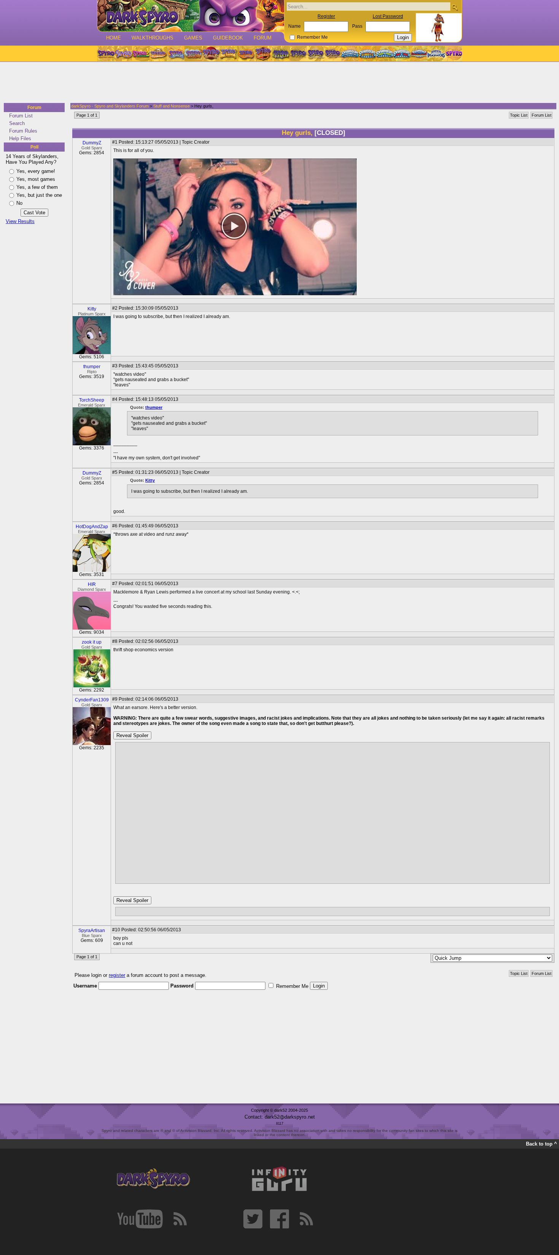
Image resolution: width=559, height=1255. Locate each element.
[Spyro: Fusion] (245, 53)
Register (326, 16)
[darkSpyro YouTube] (140, 1218)
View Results (20, 221)
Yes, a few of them (37, 187)
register (117, 975)
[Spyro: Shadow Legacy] (280, 53)
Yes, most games (35, 179)
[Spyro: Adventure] (228, 53)
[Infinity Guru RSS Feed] (306, 1218)
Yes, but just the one (39, 195)
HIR (92, 584)
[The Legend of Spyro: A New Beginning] (298, 53)
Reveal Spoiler (132, 735)
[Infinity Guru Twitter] (252, 1218)
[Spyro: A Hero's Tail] (263, 53)
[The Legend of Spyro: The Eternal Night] (315, 53)
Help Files (20, 138)
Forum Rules (23, 131)
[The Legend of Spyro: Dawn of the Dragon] (333, 53)
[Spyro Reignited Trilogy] (105, 53)
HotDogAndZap (92, 526)
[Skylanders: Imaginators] (436, 53)
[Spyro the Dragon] (123, 53)
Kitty (91, 309)
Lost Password (388, 16)
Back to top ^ (541, 1144)
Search (17, 123)
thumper (91, 366)
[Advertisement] (277, 83)
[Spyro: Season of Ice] (175, 53)
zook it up (92, 642)
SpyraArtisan (91, 930)
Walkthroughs (152, 38)
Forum (263, 38)
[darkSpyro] (153, 1179)
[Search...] (455, 7)
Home (113, 38)
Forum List (21, 116)
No (19, 203)
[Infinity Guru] (279, 1179)
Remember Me (312, 37)
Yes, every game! (35, 171)
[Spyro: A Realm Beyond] (453, 53)
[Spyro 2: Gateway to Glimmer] (140, 53)
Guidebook (228, 38)
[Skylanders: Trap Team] (401, 53)
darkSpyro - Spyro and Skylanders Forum (110, 106)
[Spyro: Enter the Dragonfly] (210, 53)
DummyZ (92, 143)
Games (193, 38)
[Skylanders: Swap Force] (384, 53)
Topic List (518, 115)
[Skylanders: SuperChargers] (418, 53)
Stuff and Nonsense (171, 106)
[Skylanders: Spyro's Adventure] (350, 53)
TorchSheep (91, 400)
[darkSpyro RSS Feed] (179, 1218)
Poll (34, 147)
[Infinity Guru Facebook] (279, 1218)
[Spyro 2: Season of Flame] (193, 53)
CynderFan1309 (92, 700)
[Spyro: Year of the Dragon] (158, 53)
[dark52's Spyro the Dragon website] (190, 16)
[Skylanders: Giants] (367, 53)
